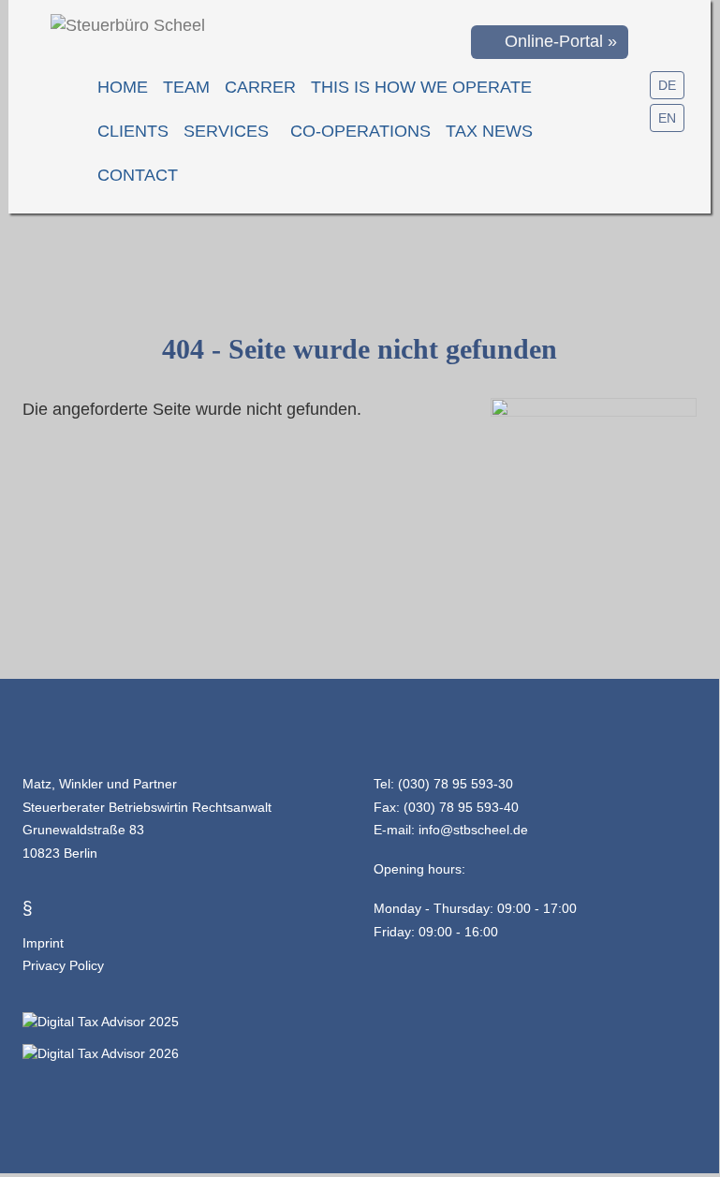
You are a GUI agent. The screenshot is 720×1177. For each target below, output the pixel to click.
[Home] (128, 25)
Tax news (489, 131)
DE (667, 85)
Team (186, 87)
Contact (137, 175)
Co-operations (360, 131)
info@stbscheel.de (473, 829)
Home (122, 87)
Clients (133, 131)
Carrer (260, 87)
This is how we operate (421, 87)
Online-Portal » (556, 41)
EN (667, 117)
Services (226, 131)
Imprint (43, 942)
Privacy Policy (63, 965)
